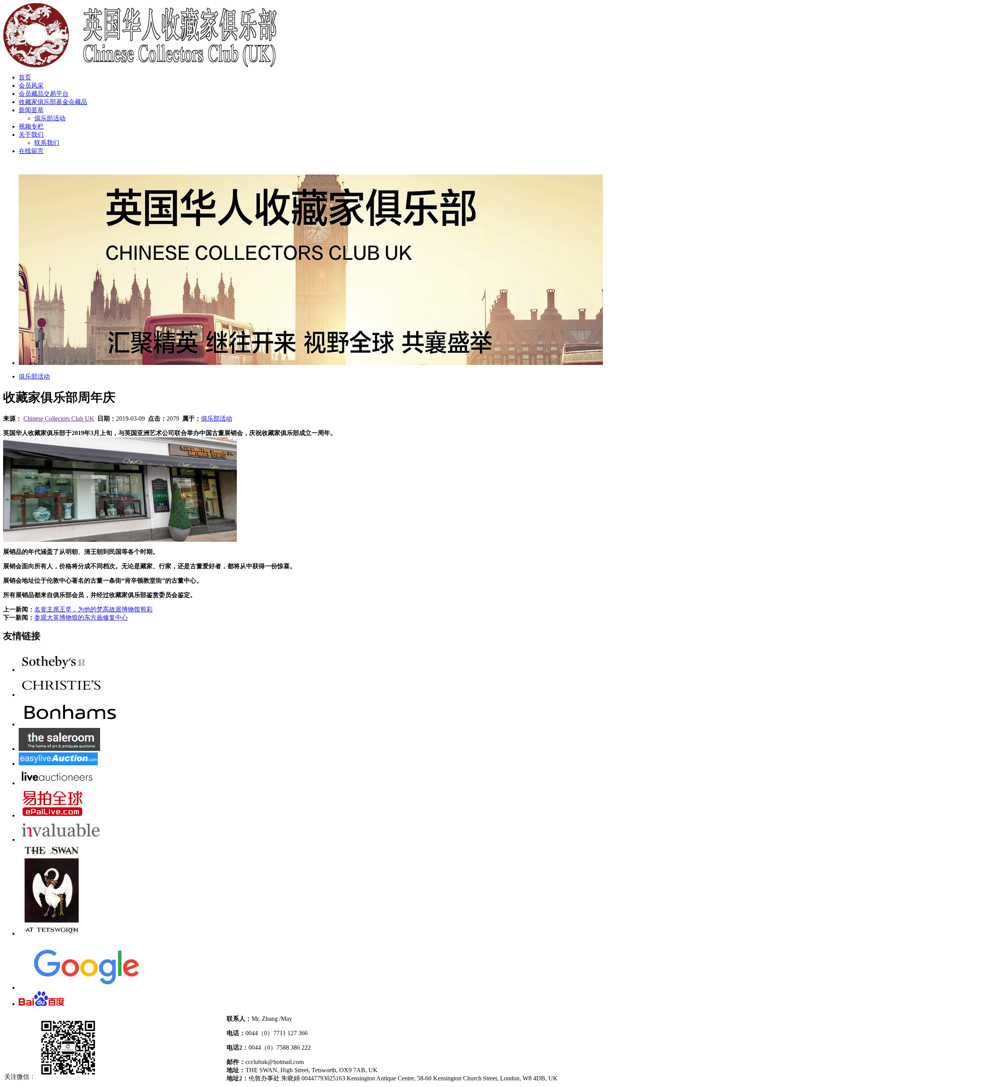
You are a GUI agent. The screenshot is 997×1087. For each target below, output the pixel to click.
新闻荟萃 (31, 110)
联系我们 (46, 142)
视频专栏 (31, 126)
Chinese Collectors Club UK (58, 418)
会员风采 (31, 85)
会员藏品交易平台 (44, 93)
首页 (25, 77)
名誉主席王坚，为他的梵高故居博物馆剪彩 (93, 609)
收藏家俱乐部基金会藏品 (53, 102)
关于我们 (31, 134)
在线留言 (31, 151)
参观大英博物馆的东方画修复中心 (81, 617)
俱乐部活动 (49, 118)
